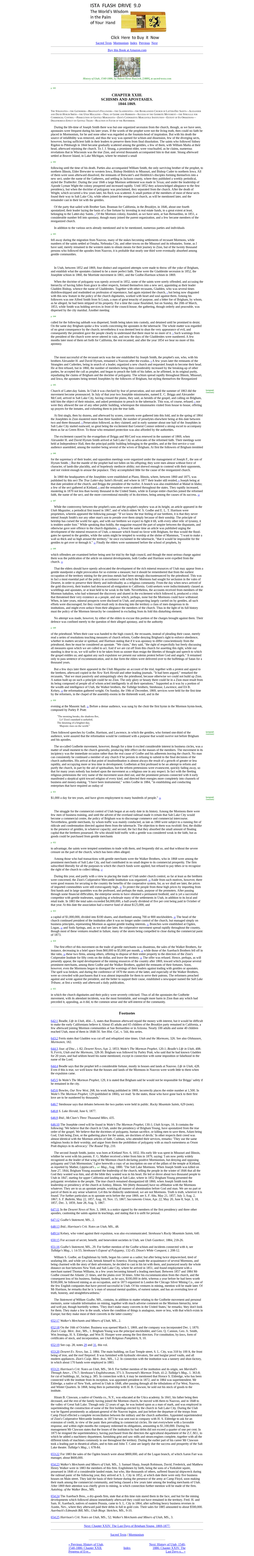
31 (94, 1345)
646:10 (55, 1124)
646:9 (54, 1117)
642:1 (54, 1021)
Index (133, 43)
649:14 (55, 1233)
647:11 (55, 1209)
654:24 (55, 1496)
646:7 (54, 1104)
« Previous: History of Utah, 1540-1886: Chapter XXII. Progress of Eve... (86, 1548)
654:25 (55, 1517)
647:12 (55, 1219)
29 (85, 1345)
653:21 (55, 1369)
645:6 (54, 1090)
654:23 (55, 1464)
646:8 (54, 1111)
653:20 (55, 1351)
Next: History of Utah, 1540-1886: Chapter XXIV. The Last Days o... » (167, 1548)
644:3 (54, 1048)
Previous (144, 43)
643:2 (54, 1038)
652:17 (55, 1320)
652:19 (55, 1345)
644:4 (54, 1066)
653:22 (55, 1454)
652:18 (55, 1327)
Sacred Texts (104, 43)
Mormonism (121, 43)
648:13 (55, 1226)
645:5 (54, 1080)
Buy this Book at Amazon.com (127, 50)
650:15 (55, 1240)
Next (154, 43)
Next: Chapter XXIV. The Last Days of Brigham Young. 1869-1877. (127, 1526)
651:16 (55, 1246)
